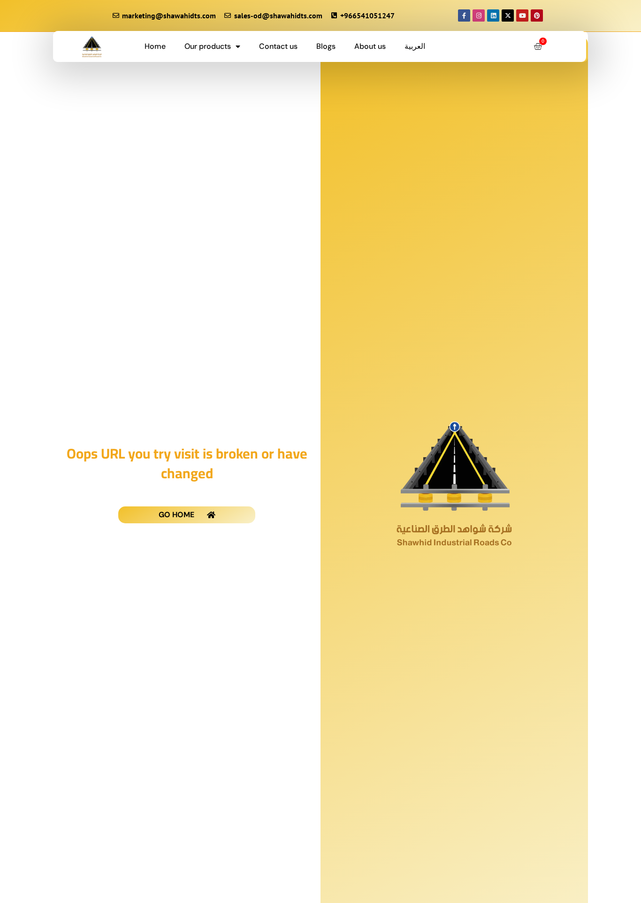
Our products (207, 46)
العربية (414, 46)
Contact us (278, 46)
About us (370, 46)
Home (155, 46)
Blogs (326, 46)
